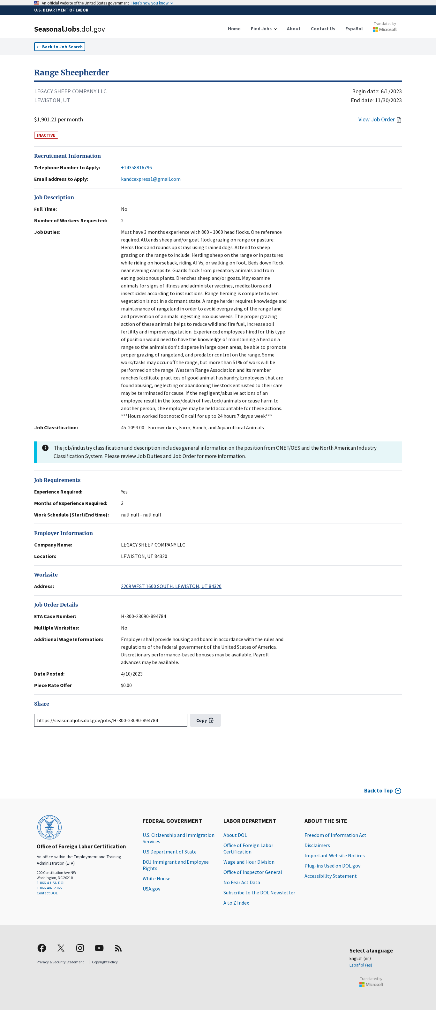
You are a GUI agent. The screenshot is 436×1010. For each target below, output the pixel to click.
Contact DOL (47, 893)
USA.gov (151, 888)
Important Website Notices (334, 855)
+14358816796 (136, 167)
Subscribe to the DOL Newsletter (259, 892)
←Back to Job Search (60, 47)
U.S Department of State (170, 851)
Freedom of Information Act (335, 835)
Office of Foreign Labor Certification (248, 848)
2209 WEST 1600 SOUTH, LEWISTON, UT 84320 (171, 586)
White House (156, 878)
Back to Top (378, 790)
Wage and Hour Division (248, 862)
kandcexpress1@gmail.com (151, 179)
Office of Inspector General (252, 872)
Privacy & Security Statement (60, 962)
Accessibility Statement (330, 876)
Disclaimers (317, 845)
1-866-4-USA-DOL (51, 882)
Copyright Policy (105, 962)
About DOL (235, 835)
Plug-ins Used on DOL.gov (332, 865)
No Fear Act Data (241, 882)
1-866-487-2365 (49, 887)
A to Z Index (236, 902)
